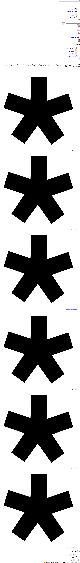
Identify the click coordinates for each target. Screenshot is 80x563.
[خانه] (79, 27)
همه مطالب (74, 9)
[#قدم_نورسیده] (79, 34)
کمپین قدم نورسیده (72, 11)
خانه (76, 8)
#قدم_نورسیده (75, 37)
